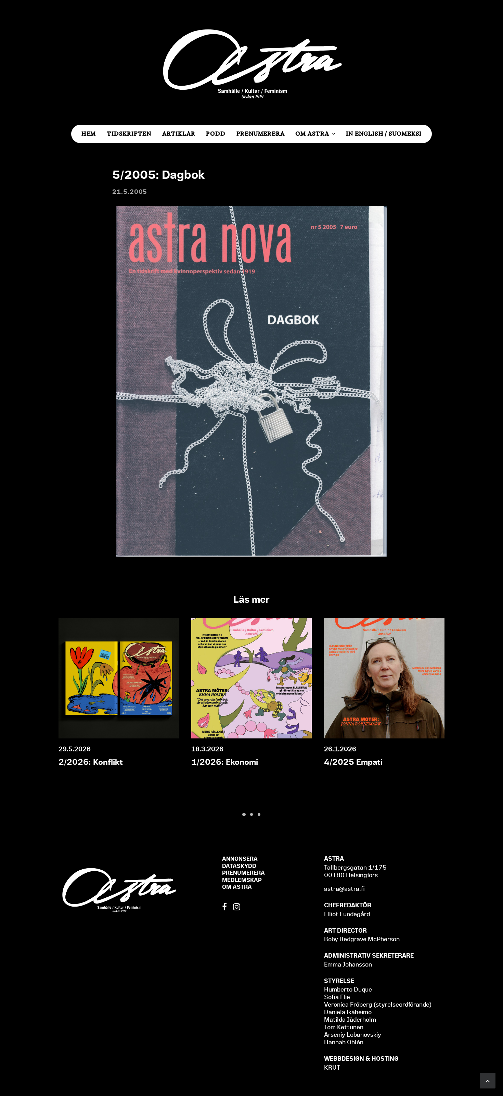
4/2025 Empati (353, 762)
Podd (215, 133)
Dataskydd (239, 865)
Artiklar (178, 133)
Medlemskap (242, 879)
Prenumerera (260, 133)
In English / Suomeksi (384, 133)
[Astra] (251, 62)
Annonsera (240, 858)
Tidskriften (129, 133)
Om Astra (312, 133)
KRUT (332, 1067)
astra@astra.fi (344, 888)
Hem (88, 133)
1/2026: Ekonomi (224, 762)
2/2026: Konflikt (91, 762)
